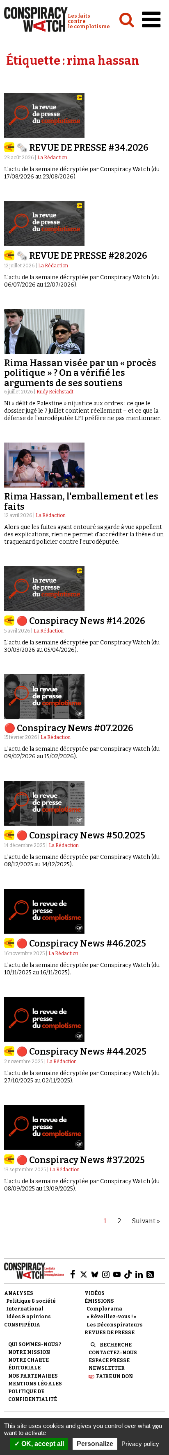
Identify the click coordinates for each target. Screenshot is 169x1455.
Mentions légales (35, 1384)
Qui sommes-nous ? (34, 1344)
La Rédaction (52, 157)
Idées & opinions (28, 1316)
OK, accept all (42, 1443)
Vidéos (94, 1293)
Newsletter (107, 1368)
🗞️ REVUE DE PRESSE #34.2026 (82, 147)
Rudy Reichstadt (55, 392)
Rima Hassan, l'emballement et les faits (81, 501)
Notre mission (29, 1352)
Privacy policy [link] (140, 1443)
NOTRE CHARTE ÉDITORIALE (28, 1364)
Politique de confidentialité (32, 1395)
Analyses (18, 1293)
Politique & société (31, 1301)
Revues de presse (109, 1332)
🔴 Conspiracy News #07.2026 (68, 728)
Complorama (104, 1309)
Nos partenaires (33, 1376)
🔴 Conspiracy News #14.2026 (80, 620)
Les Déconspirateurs (115, 1325)
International (24, 1309)
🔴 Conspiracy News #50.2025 (80, 835)
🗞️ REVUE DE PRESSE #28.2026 (81, 255)
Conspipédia (22, 1325)
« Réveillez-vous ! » (111, 1316)
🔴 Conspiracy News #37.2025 (80, 1160)
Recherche (116, 1345)
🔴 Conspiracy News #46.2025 (81, 943)
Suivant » (146, 1221)
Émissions (99, 1301)
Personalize (95, 1443)
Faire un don (114, 1376)
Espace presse (109, 1360)
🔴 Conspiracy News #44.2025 (81, 1051)
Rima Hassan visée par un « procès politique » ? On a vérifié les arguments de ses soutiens (80, 372)
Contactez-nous (113, 1353)
